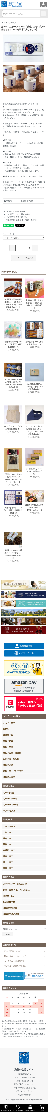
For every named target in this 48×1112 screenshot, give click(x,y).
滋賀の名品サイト (24, 1069)
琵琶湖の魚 (8, 735)
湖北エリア (8, 862)
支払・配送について (12, 951)
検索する (9, 934)
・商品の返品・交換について (24, 1084)
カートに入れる (25, 258)
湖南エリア (8, 838)
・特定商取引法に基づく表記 (24, 1088)
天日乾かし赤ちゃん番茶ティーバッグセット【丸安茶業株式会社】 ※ (13, 554)
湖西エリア (8, 868)
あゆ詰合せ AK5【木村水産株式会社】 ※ (34, 343)
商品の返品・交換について (15, 956)
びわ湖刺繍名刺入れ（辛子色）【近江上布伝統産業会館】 (34, 386)
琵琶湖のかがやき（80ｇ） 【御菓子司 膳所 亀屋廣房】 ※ (13, 344)
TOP (3, 23)
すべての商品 (9, 723)
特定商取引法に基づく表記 (15, 966)
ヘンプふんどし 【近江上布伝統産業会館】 (13, 427)
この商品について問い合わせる (19, 214)
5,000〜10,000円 (10, 804)
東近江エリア (9, 850)
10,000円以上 (9, 810)
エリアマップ (9, 826)
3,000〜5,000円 (10, 798)
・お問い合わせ (24, 1095)
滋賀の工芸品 (9, 777)
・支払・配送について (24, 1081)
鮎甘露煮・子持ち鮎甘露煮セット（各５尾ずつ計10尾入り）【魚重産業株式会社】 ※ (13, 303)
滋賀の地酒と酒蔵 (11, 913)
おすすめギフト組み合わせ (15, 884)
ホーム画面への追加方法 (14, 961)
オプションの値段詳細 (15, 211)
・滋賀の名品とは (24, 1074)
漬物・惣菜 (8, 747)
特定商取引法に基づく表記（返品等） (22, 220)
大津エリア (8, 832)
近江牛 (6, 729)
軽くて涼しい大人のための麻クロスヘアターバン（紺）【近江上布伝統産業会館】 (34, 430)
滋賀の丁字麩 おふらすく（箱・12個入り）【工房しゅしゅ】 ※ (34, 507)
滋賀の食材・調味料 (12, 753)
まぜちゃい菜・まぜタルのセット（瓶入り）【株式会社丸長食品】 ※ (34, 304)
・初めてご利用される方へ (24, 1077)
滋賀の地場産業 (10, 907)
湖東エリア (8, 856)
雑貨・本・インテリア (13, 771)
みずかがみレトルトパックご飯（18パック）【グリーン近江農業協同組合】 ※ (13, 383)
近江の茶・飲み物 (11, 759)
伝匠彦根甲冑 (9, 902)
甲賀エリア (8, 844)
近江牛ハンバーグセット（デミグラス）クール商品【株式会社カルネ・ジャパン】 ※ (13, 478)
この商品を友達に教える (16, 217)
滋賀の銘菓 (12, 23)
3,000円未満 (8, 792)
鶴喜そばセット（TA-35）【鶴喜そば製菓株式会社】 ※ (13, 510)
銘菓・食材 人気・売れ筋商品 (16, 890)
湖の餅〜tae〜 (9, 896)
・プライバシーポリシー (24, 1091)
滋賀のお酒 (8, 765)
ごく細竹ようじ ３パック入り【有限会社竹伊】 (34, 471)
